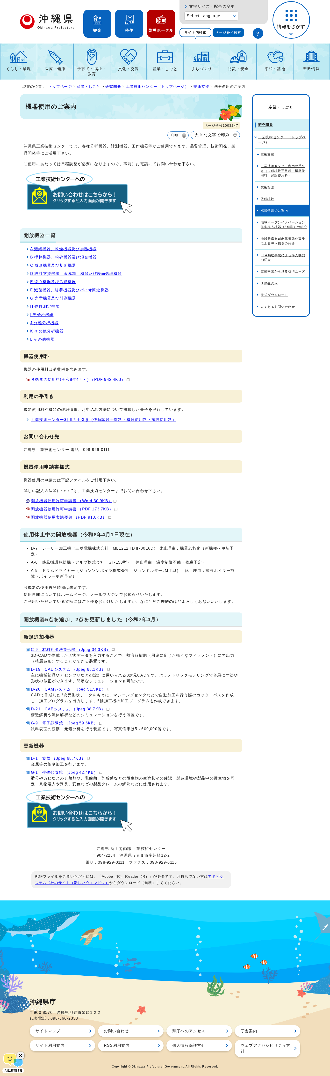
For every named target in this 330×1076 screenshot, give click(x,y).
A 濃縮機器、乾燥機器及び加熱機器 (63, 249)
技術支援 (201, 86)
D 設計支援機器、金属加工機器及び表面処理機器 (76, 274)
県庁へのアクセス (189, 1031)
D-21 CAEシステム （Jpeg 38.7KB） (68, 709)
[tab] (195, 32)
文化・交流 (128, 69)
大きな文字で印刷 (212, 135)
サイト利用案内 (50, 1045)
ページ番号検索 (228, 32)
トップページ (60, 86)
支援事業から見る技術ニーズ (283, 271)
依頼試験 (267, 199)
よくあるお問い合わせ (278, 307)
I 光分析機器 (41, 315)
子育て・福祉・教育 (91, 71)
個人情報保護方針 (189, 1045)
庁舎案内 (249, 1031)
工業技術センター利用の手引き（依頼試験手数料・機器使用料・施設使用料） (103, 420)
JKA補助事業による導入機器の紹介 (283, 257)
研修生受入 (269, 283)
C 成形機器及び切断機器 (53, 265)
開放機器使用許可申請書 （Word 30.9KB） (71, 501)
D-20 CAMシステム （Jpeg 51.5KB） (68, 689)
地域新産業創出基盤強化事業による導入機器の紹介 (283, 241)
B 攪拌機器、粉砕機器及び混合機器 (63, 257)
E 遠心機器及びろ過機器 (53, 282)
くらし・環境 (18, 69)
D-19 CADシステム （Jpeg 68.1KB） (68, 669)
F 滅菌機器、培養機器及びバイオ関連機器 (69, 290)
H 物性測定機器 (45, 306)
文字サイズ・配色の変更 (212, 6)
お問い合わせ (116, 1031)
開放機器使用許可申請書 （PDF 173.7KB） (72, 509)
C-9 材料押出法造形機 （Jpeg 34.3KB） (70, 650)
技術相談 (267, 187)
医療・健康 (55, 69)
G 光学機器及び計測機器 (53, 298)
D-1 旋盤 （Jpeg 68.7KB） (58, 758)
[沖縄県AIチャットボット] (13, 1063)
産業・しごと (165, 69)
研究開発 (113, 86)
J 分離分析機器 (44, 323)
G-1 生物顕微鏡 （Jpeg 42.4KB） (64, 772)
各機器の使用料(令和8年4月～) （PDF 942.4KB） (78, 379)
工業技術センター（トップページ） (157, 86)
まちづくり (201, 69)
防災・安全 (238, 69)
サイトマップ (48, 1031)
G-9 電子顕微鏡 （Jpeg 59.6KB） (64, 723)
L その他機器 (42, 339)
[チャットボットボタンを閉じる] (20, 1055)
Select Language (203, 16)
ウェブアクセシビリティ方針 (265, 1048)
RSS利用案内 (116, 1045)
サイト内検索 (195, 32)
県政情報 (311, 69)
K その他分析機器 (47, 331)
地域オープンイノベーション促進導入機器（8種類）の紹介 (284, 225)
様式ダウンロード (274, 295)
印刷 (175, 135)
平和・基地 (275, 69)
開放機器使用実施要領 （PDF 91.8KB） (69, 517)
